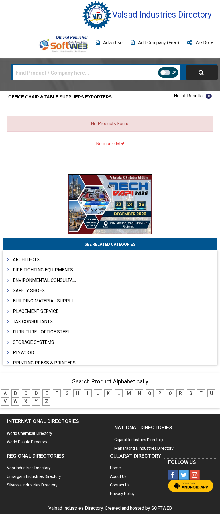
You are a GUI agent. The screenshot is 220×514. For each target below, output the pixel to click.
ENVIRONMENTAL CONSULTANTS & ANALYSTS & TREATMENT (76, 280)
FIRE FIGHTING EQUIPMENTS (43, 270)
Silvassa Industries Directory (32, 485)
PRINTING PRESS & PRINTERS (44, 363)
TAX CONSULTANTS (33, 321)
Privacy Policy (122, 493)
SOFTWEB (161, 508)
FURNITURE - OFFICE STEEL (41, 332)
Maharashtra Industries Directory (144, 448)
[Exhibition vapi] (110, 203)
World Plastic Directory (27, 442)
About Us (118, 476)
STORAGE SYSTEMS (33, 342)
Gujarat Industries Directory (138, 439)
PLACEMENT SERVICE (35, 311)
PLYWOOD (23, 352)
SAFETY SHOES (29, 290)
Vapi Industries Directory (29, 467)
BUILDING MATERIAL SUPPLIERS (47, 301)
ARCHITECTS (26, 259)
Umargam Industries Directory (34, 476)
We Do (202, 42)
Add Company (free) (158, 42)
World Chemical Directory (29, 433)
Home (115, 467)
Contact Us (120, 485)
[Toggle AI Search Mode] (168, 72)
